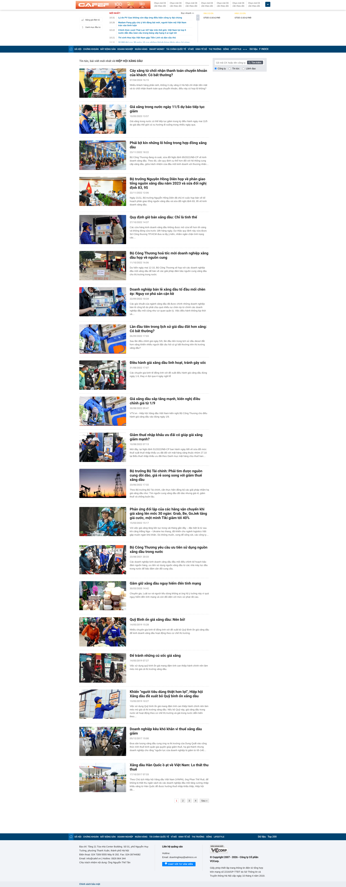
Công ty (222, 68)
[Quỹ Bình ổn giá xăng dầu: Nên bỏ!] (102, 632)
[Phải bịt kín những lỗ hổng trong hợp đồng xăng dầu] (102, 155)
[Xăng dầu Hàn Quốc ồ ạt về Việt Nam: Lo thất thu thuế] (102, 777)
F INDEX (264, 49)
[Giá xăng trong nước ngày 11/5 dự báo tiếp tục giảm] (102, 119)
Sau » (204, 800)
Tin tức (235, 68)
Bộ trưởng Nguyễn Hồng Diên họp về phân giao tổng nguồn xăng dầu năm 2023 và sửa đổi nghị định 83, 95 (168, 183)
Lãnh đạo (251, 68)
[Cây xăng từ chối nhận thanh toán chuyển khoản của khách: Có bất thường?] (102, 83)
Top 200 (272, 836)
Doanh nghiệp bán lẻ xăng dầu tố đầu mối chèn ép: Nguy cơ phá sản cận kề (167, 291)
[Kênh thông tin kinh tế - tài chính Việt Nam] (113, 5)
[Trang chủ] (71, 49)
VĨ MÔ (191, 49)
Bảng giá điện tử (92, 20)
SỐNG (226, 49)
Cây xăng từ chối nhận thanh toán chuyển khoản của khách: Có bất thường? (168, 72)
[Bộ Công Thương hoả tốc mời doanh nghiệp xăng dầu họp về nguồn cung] (102, 265)
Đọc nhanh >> (187, 13)
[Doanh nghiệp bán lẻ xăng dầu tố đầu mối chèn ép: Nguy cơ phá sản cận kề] (102, 301)
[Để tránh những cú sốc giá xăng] (102, 668)
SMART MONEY (156, 49)
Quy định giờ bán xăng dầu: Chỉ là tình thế (163, 217)
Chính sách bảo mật (89, 884)
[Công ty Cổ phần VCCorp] (238, 849)
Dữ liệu (254, 49)
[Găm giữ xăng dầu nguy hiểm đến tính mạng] (102, 595)
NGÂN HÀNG (141, 49)
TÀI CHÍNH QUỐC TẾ (176, 49)
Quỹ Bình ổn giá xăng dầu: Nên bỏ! (157, 619)
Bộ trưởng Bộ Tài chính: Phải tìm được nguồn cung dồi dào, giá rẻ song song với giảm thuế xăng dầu (166, 475)
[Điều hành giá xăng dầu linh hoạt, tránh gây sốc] (102, 375)
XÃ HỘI (77, 49)
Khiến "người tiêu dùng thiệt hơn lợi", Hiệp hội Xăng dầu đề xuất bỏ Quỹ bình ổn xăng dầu (166, 694)
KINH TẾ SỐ (201, 49)
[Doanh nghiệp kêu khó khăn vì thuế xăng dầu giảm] (102, 741)
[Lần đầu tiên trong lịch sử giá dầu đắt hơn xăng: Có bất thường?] (102, 339)
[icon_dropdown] (267, 4)
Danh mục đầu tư (93, 27)
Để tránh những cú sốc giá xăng (155, 655)
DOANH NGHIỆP (125, 49)
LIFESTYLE (236, 49)
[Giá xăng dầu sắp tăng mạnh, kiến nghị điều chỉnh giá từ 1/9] (102, 411)
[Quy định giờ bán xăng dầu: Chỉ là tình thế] (102, 229)
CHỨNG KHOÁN (91, 49)
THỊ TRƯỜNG (215, 49)
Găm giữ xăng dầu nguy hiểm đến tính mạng (165, 583)
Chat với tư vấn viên (180, 864)
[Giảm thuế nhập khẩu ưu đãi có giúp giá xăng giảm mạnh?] (102, 447)
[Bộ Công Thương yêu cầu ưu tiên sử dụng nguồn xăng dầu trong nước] (102, 559)
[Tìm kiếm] (255, 62)
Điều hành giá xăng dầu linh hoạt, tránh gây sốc (168, 362)
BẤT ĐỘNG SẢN (108, 49)
